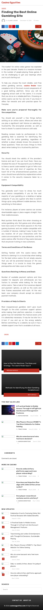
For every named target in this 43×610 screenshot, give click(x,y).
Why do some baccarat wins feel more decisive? (27, 437)
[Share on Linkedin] (17, 26)
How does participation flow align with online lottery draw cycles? (28, 484)
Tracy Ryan (22, 429)
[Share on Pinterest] (13, 26)
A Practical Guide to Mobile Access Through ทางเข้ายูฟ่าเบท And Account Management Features (28, 409)
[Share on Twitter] (6, 26)
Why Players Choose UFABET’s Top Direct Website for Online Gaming (28, 424)
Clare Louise (13, 20)
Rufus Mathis (23, 415)
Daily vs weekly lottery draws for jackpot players (25, 565)
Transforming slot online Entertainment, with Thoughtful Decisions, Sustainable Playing (25, 536)
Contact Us (17, 600)
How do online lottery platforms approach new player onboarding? (26, 471)
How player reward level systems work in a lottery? (27, 497)
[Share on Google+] (10, 26)
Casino (4, 8)
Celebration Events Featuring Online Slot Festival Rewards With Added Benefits (25, 514)
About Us (27, 600)
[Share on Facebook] (3, 26)
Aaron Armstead (24, 441)
